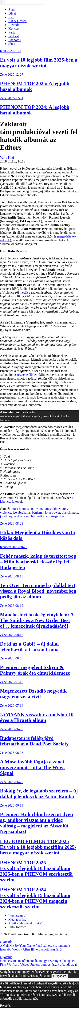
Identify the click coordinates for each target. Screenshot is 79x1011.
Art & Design (17, 21)
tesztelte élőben (27, 374)
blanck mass (70, 512)
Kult (11, 17)
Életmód (14, 25)
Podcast (13, 36)
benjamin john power (46, 512)
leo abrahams (21, 512)
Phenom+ (14, 40)
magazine (57, 516)
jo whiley (6, 516)
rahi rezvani (21, 516)
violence (5, 512)
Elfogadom (59, 975)
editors (62, 508)
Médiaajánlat (16, 919)
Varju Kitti (7, 157)
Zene (11, 9)
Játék (11, 44)
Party (11, 32)
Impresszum (16, 915)
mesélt (24, 292)
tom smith (50, 508)
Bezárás (5, 1005)
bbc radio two (40, 516)
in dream (36, 508)
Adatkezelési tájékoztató (24, 923)
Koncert (13, 28)
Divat (12, 13)
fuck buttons (20, 508)
